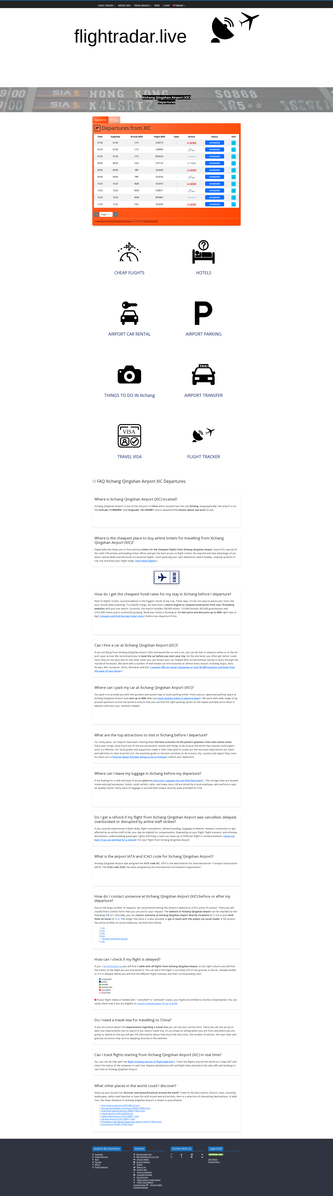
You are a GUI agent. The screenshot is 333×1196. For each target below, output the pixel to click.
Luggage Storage (144, 1174)
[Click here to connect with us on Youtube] (181, 1154)
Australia (99, 1154)
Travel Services (141, 5)
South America (101, 1157)
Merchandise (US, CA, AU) (147, 1157)
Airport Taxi (141, 1169)
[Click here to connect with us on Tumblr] (181, 1157)
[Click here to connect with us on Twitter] (202, 1154)
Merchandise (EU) (144, 1154)
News (157, 5)
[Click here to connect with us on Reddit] (192, 1157)
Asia (96, 1159)
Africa (97, 1164)
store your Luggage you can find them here (177, 780)
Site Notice (212, 1159)
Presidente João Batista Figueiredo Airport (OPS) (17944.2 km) (131, 1121)
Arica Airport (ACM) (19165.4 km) (117, 1124)
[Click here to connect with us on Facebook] (171, 1154)
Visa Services (142, 1177)
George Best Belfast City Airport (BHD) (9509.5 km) (126, 1108)
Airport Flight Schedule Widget (147, 1186)
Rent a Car (141, 1167)
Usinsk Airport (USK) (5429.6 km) (117, 1113)
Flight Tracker (105, 5)
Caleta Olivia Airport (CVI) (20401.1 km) (120, 1116)
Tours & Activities (144, 1172)
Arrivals (114, 119)
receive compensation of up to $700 (157, 1003)
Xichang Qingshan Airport (115, 938)
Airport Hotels (142, 1159)
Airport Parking (143, 1162)
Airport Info (124, 5)
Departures (100, 119)
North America (101, 1167)
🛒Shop (166, 5)
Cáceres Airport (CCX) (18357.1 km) (118, 1119)
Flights (139, 1164)
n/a (103, 928)
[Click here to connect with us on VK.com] (202, 1157)
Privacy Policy (214, 1162)
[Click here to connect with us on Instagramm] (171, 1157)
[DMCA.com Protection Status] (216, 1155)
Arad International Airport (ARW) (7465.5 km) (123, 1110)
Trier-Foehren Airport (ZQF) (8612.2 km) (120, 1105)
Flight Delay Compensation (149, 1180)
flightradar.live (151, 221)
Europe (97, 1162)
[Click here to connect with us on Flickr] (192, 1154)
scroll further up (113, 966)
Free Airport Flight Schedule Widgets (113, 221)
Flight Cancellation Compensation (143, 1183)
